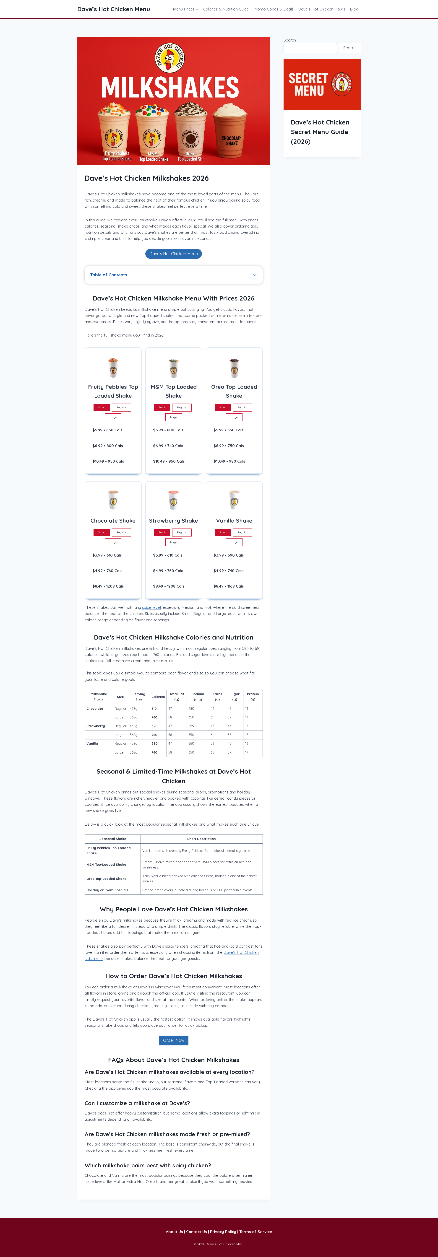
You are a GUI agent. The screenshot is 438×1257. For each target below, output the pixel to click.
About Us (174, 1231)
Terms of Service (255, 1231)
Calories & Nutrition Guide (226, 9)
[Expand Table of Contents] (254, 275)
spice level (151, 607)
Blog (354, 9)
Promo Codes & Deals (273, 9)
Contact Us (196, 1231)
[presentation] (322, 84)
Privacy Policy (223, 1231)
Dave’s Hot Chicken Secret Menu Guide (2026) (320, 131)
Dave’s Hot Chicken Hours (321, 9)
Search (290, 40)
